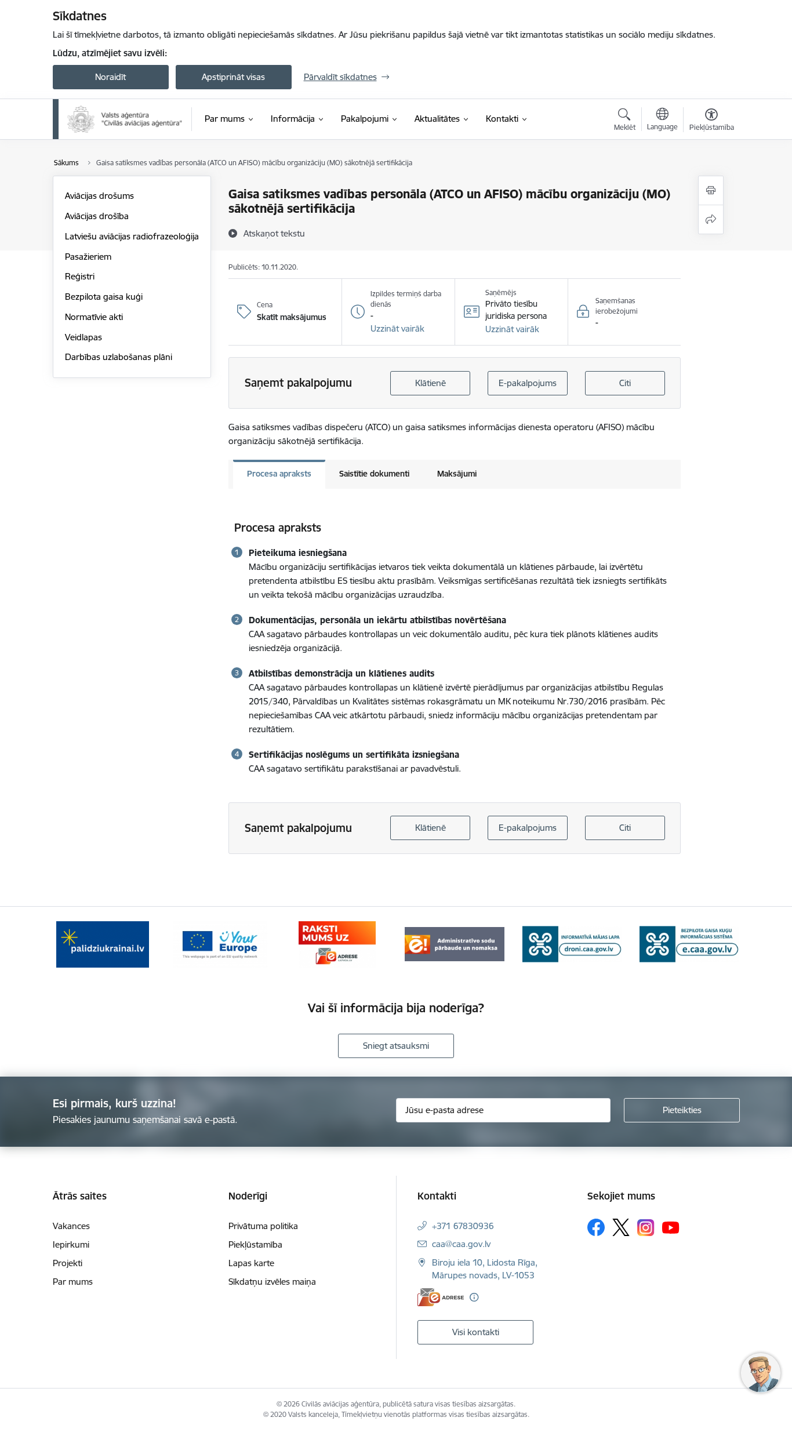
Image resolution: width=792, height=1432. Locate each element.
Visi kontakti (475, 1331)
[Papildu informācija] (474, 1297)
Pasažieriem (88, 256)
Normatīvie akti (94, 316)
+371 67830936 (463, 1225)
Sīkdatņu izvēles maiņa (272, 1281)
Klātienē (430, 382)
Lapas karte (251, 1263)
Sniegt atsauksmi (396, 1045)
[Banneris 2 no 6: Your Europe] (220, 943)
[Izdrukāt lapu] (711, 190)
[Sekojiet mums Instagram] (646, 1227)
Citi (625, 382)
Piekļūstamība (255, 1244)
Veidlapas (83, 337)
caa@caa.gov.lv (461, 1243)
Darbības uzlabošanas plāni (118, 356)
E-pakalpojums (528, 382)
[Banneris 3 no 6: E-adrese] (337, 943)
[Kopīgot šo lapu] (711, 219)
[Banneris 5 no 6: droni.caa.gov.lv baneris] (572, 943)
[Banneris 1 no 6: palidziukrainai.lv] (102, 943)
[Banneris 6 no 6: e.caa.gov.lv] (689, 943)
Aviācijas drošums (99, 195)
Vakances (71, 1225)
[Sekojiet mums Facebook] (596, 1227)
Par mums (73, 1281)
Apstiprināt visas (233, 76)
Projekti (67, 1263)
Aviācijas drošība (97, 215)
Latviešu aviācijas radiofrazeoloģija (132, 236)
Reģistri (80, 276)
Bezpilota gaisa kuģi (104, 296)
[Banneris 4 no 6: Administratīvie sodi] (454, 943)
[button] (397, 329)
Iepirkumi (71, 1244)
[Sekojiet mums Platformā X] (621, 1227)
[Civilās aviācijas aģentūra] (125, 119)
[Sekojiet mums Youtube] (671, 1227)
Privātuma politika (263, 1225)
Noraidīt (110, 76)
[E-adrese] (440, 1297)
